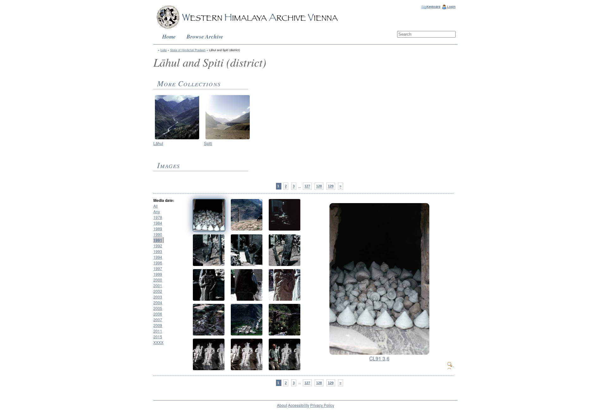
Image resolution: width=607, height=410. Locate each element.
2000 (157, 279)
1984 (157, 223)
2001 (157, 285)
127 (307, 186)
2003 (157, 296)
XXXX (158, 342)
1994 (157, 257)
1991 (157, 240)
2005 (157, 308)
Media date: (163, 200)
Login (451, 6)
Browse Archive (205, 36)
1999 (157, 274)
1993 (157, 251)
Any (156, 211)
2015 (157, 336)
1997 (157, 268)
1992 (157, 245)
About (282, 405)
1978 (157, 217)
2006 (157, 314)
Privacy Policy (322, 405)
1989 (157, 228)
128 (319, 186)
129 (331, 186)
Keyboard (433, 6)
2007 (157, 319)
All (155, 205)
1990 (157, 234)
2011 (157, 331)
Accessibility (298, 405)
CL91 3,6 (379, 358)
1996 (157, 262)
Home (169, 36)
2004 (157, 302)
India (163, 50)
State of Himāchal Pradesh (187, 50)
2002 (157, 291)
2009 (157, 325)
